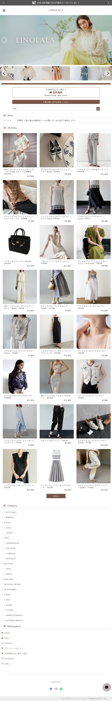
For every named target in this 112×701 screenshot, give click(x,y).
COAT (8, 528)
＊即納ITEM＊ (9, 517)
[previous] (4, 40)
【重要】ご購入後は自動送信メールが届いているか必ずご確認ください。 (47, 120)
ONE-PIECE (9, 579)
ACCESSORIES (10, 589)
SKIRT (8, 569)
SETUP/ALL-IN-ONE (12, 584)
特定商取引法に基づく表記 (16, 653)
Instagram (9, 658)
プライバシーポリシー (14, 648)
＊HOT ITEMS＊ (10, 512)
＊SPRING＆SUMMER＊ (14, 615)
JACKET (9, 533)
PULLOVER (10, 548)
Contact (8, 643)
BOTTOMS (8, 564)
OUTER (7, 522)
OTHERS (9, 610)
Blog (7, 638)
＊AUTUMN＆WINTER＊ (14, 620)
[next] (108, 40)
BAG (8, 600)
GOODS (7, 595)
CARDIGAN (10, 553)
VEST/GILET (11, 558)
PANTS (9, 574)
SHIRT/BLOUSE (12, 543)
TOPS (6, 538)
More (56, 496)
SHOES (9, 605)
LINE (7, 664)
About (7, 633)
